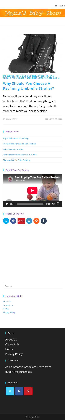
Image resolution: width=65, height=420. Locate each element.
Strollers (8, 76)
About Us (7, 301)
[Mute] (53, 203)
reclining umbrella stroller (32, 76)
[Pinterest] (28, 391)
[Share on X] (6, 221)
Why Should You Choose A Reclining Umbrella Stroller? (31, 77)
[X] (10, 391)
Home (6, 308)
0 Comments (12, 119)
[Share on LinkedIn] (29, 221)
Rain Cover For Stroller (13, 149)
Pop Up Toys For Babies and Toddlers (19, 143)
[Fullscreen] (58, 203)
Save (22, 221)
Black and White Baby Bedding (16, 160)
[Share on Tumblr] (44, 221)
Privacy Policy (9, 312)
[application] (32, 190)
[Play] (6, 203)
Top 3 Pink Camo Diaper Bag (15, 138)
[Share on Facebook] (13, 221)
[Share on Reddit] (36, 221)
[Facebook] (19, 391)
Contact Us (8, 305)
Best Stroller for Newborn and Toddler (20, 154)
